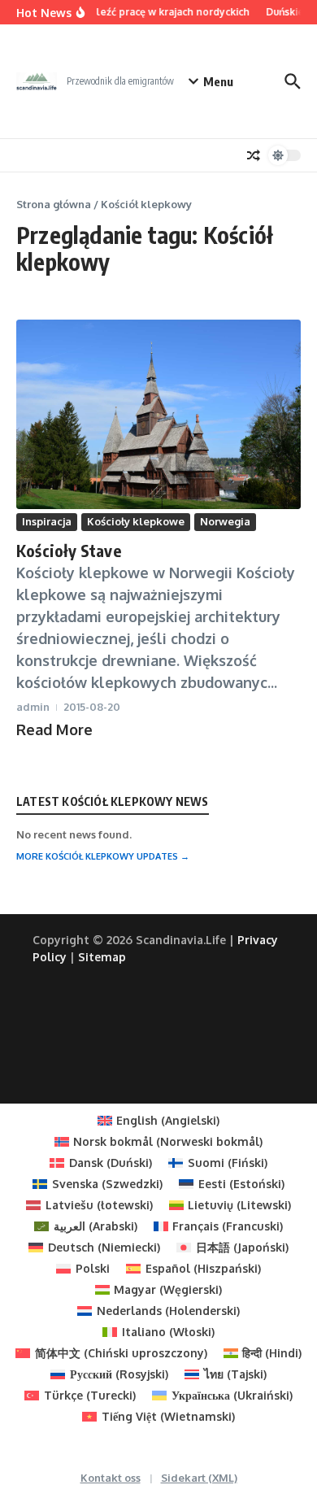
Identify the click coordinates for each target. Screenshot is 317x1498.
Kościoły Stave (68, 550)
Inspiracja (47, 521)
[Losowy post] (253, 155)
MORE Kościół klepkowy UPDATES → (102, 856)
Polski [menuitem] (93, 1268)
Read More (54, 729)
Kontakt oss (110, 1477)
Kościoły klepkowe (136, 521)
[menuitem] (158, 1120)
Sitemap (102, 957)
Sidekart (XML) (199, 1477)
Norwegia (225, 521)
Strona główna (53, 204)
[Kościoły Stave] (158, 414)
